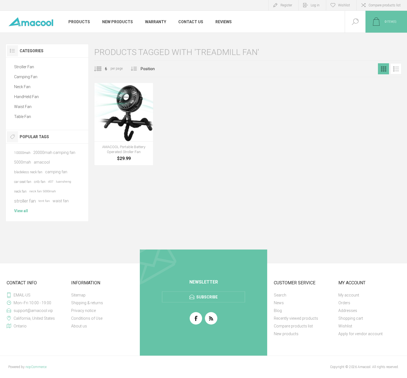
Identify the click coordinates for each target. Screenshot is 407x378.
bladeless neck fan (28, 172)
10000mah (22, 153)
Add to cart (117, 147)
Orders (344, 303)
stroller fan (25, 201)
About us (79, 326)
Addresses (347, 310)
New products (286, 334)
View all (21, 211)
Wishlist (345, 326)
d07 (50, 181)
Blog (278, 310)
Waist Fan (23, 106)
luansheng (63, 181)
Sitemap (78, 295)
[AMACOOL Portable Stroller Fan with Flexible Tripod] (123, 124)
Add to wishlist (130, 147)
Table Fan (22, 116)
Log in (315, 5)
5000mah (22, 162)
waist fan (61, 201)
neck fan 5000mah (42, 191)
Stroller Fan (24, 67)
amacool (42, 162)
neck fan (20, 191)
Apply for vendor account (360, 334)
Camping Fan (25, 77)
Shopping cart (350, 318)
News (279, 303)
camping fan (56, 172)
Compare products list (385, 5)
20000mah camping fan (54, 152)
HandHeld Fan (26, 97)
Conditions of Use (86, 318)
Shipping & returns (87, 303)
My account (348, 295)
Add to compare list (142, 147)
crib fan (39, 182)
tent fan (44, 201)
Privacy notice (83, 310)
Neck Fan (22, 87)
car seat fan (22, 182)
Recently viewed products (296, 318)
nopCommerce (36, 367)
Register (286, 5)
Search (280, 295)
